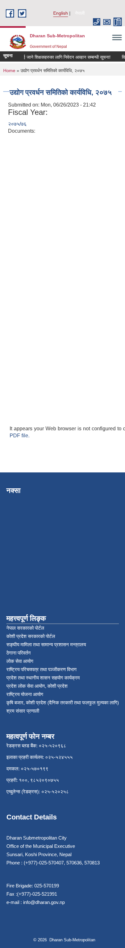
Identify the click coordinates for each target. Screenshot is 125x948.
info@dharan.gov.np (44, 902)
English (60, 13)
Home (9, 70)
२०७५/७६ (17, 124)
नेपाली (80, 13)
